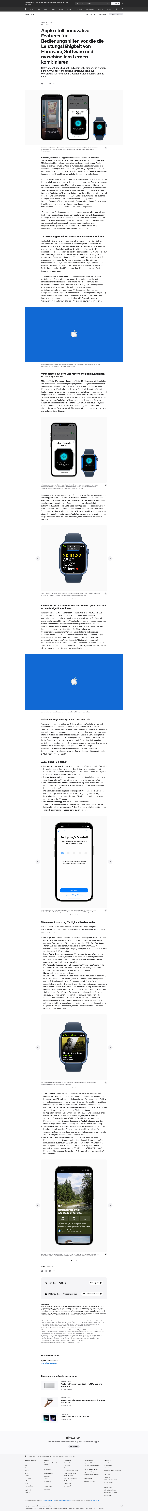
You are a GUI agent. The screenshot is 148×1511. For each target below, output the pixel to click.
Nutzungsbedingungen (60, 1508)
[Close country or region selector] (123, 3)
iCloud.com (47, 1469)
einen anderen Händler (65, 1500)
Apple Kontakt (107, 1495)
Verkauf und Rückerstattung (76, 1508)
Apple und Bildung (89, 1472)
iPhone (26, 1470)
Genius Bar (67, 1465)
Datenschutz (107, 1468)
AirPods (27, 1475)
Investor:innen (108, 1487)
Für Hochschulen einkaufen (91, 1474)
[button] (92, 3)
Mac (26, 1465)
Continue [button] (116, 3)
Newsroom (30, 14)
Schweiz (121, 1506)
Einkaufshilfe (67, 1486)
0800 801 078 (95, 1500)
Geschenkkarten (29, 1486)
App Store (47, 1489)
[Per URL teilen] (53, 83)
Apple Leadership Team (110, 1480)
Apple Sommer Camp (70, 1473)
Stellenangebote (108, 1482)
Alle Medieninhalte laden (91, 1294)
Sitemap (101, 1508)
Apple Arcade (48, 1484)
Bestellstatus (67, 1483)
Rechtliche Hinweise (91, 1508)
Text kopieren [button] (95, 1283)
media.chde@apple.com (49, 1363)
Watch (26, 1473)
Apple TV (46, 1479)
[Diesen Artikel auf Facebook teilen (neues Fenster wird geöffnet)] (42, 83)
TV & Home (28, 1478)
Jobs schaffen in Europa (110, 1492)
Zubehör (27, 1483)
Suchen (116, 14)
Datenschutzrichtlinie (30, 1508)
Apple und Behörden (89, 1481)
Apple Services (90, 14)
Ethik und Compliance (110, 1490)
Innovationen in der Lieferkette (112, 1470)
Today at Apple (68, 1468)
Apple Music (47, 1481)
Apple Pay (27, 1492)
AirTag (26, 1481)
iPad (26, 1468)
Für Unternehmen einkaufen (91, 1465)
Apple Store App (68, 1475)
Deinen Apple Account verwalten (50, 1463)
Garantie (106, 1485)
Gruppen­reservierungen (71, 1470)
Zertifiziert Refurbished (70, 1478)
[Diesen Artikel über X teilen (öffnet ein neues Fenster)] (46, 83)
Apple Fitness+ (48, 1486)
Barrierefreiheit (108, 1463)
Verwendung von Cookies (45, 1508)
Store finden (67, 1463)
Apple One (47, 1476)
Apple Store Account (50, 1467)
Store (26, 1463)
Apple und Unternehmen (90, 1463)
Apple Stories (102, 14)
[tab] (72, 598)
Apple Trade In (68, 1481)
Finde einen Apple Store (49, 1500)
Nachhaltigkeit (108, 1465)
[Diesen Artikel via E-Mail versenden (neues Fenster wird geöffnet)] (50, 83)
